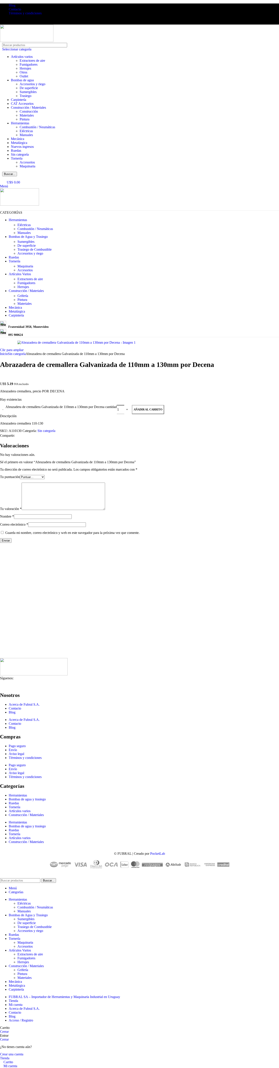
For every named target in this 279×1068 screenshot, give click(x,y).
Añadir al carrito (148, 409)
